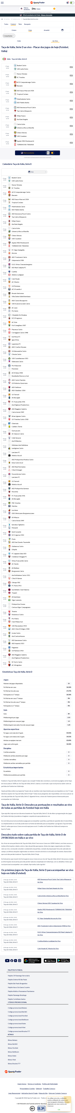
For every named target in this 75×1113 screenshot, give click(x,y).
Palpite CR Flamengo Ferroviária (19, 976)
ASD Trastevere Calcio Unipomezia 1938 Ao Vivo (54, 926)
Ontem (14, 30)
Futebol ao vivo (16, 19)
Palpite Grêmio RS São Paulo (17, 979)
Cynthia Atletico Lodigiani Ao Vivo (49, 941)
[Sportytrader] (2, 19)
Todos (6, 24)
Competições (8, 36)
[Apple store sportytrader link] (50, 961)
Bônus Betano (12, 1040)
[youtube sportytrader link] (7, 960)
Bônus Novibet (13, 1048)
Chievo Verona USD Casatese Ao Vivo (50, 903)
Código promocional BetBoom (18, 1019)
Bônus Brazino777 (14, 1063)
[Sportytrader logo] (37, 1071)
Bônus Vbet (12, 1060)
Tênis (20, 24)
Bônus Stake (12, 1056)
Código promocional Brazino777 (19, 1031)
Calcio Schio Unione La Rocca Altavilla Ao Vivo (53, 896)
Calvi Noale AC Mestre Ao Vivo (48, 948)
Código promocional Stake (17, 1023)
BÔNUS (11, 1034)
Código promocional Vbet (16, 1027)
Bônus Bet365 (12, 1044)
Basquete (27, 24)
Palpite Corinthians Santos (16, 999)
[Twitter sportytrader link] (15, 960)
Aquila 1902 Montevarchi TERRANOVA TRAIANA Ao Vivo (55, 910)
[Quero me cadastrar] (67, 2)
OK (59, 1109)
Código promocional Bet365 (17, 1012)
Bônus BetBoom (13, 1052)
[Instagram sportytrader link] (19, 960)
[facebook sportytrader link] (11, 960)
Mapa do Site (43, 1093)
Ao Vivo (8, 19)
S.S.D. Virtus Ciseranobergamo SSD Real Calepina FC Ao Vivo (55, 933)
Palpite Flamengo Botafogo (17, 995)
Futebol (13, 24)
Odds (19, 41)
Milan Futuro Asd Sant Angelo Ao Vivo (50, 888)
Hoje (30, 30)
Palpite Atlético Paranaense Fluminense (21, 991)
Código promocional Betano (17, 1008)
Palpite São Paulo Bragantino (17, 983)
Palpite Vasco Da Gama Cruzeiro (19, 987)
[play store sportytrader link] (63, 961)
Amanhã (46, 30)
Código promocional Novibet (18, 1016)
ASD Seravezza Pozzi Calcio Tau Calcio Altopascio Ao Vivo (54, 880)
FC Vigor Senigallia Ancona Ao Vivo (49, 918)
